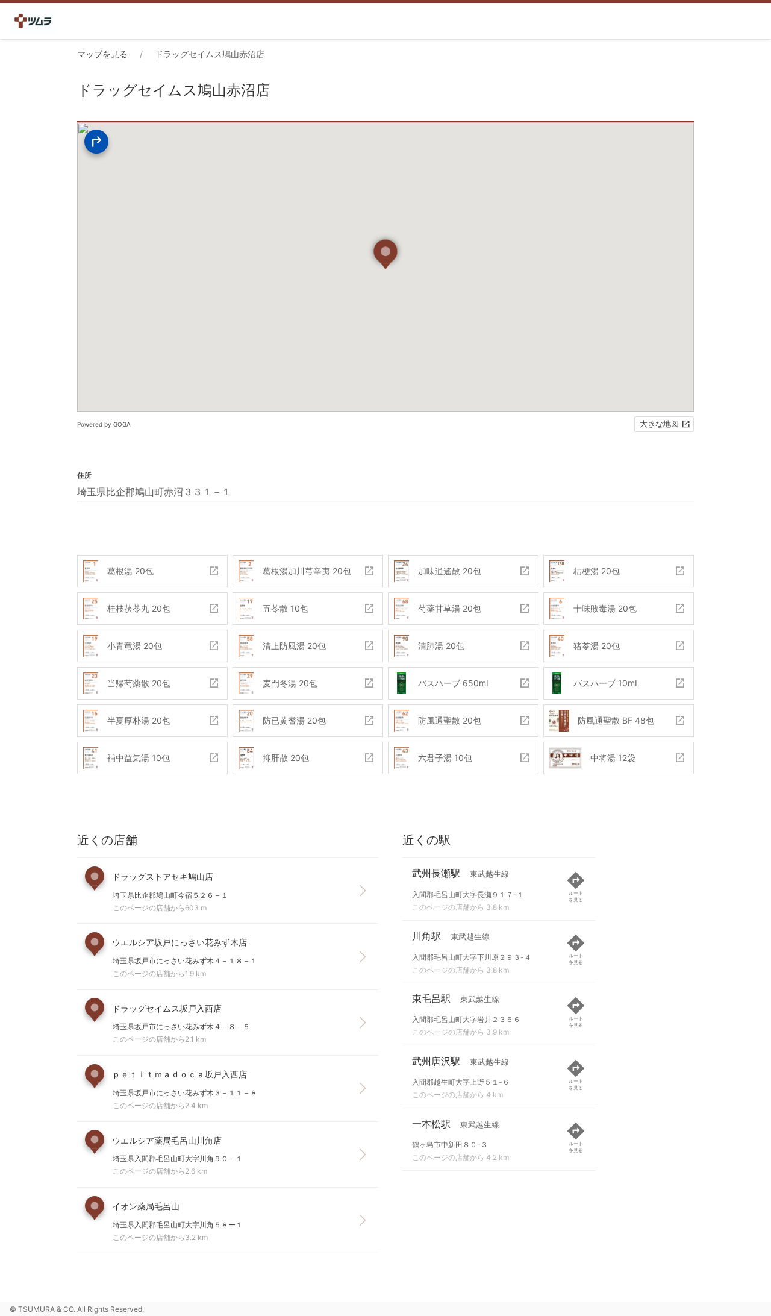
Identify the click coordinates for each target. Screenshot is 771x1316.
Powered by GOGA (104, 424)
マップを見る (102, 54)
